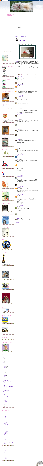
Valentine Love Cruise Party (7, 387)
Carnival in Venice (5, 392)
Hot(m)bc (5, 423)
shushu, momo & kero (20, 176)
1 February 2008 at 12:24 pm (20, 122)
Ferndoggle (18, 139)
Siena (4, 436)
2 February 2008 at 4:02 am (20, 182)
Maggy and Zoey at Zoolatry (7, 427)
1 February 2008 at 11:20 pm (20, 175)
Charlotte (16, 61)
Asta (17, 85)
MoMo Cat (3, 105)
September (5, 368)
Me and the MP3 (5, 396)
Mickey (5, 428)
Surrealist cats (5, 458)
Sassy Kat (18, 119)
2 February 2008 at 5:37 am (20, 194)
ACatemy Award (5, 377)
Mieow (10, 15)
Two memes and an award (6, 391)
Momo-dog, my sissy (6, 431)
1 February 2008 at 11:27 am (20, 113)
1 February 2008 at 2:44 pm (20, 143)
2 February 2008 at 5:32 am (20, 186)
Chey (4, 413)
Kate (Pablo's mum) (19, 133)
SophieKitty (18, 114)
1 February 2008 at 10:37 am (20, 95)
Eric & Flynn (5, 417)
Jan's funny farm (6, 424)
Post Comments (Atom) (22, 225)
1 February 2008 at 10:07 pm (20, 171)
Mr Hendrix (5, 432)
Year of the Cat (5, 397)
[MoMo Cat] (2, 107)
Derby (4, 415)
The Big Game (5, 400)
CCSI (4, 452)
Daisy (18, 183)
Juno (17, 206)
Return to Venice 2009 (6, 390)
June (4, 370)
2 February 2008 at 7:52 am (20, 211)
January (5, 404)
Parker (4, 434)
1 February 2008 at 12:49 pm (20, 132)
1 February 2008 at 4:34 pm (20, 154)
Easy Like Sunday (5, 385)
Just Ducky (18, 129)
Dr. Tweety (5, 416)
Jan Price (18, 90)
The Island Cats (6, 441)
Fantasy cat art (5, 456)
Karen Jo (18, 155)
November (5, 366)
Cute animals (5, 453)
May (4, 371)
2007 (3, 406)
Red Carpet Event (5, 380)
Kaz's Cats (18, 163)
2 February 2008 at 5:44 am (20, 205)
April (4, 372)
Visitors (4, 376)
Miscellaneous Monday (6, 383)
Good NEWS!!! (5, 401)
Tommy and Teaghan (20, 123)
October (5, 367)
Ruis (4, 435)
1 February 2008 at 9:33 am (20, 84)
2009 (3, 362)
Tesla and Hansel (19, 96)
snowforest (18, 159)
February (5, 375)
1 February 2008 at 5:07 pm (20, 162)
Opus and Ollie (6, 433)
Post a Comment (17, 222)
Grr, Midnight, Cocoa (6, 422)
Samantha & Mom (19, 76)
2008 (3, 363)
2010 (3, 361)
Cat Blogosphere (6, 451)
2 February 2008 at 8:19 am (20, 217)
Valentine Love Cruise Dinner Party (8, 386)
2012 (3, 358)
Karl (4, 426)
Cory (4, 414)
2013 (3, 357)
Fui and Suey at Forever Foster (8, 419)
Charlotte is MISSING (22, 40)
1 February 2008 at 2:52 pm (20, 147)
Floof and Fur (5, 457)
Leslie (18, 212)
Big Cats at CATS (6, 450)
